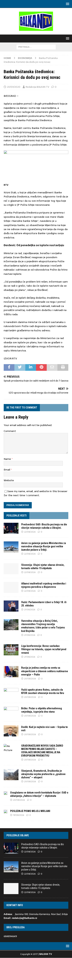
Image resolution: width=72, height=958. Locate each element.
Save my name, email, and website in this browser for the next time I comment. (35, 493)
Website (9, 480)
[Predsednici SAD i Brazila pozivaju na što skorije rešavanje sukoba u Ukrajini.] (11, 528)
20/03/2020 (13, 87)
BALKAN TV (45, 954)
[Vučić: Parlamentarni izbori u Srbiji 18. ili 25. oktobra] (11, 606)
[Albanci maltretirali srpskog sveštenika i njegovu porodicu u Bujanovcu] (11, 587)
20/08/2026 (30, 678)
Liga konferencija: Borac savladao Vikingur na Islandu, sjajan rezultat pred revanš (43, 649)
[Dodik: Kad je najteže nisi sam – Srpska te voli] (11, 730)
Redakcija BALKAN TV (37, 87)
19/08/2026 (18, 815)
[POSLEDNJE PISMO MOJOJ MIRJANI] (5, 811)
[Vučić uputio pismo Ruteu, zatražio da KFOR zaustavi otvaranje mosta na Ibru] (11, 693)
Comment (10, 431)
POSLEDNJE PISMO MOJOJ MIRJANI (30, 811)
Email (7, 470)
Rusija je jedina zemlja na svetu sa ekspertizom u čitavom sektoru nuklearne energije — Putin (44, 671)
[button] (67, 4)
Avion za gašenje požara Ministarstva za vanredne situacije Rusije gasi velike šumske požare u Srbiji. (43, 546)
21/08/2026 (29, 609)
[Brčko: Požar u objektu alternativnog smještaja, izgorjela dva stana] (11, 712)
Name (8, 459)
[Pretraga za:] (36, 47)
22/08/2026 (29, 531)
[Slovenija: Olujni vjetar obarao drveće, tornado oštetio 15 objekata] (11, 568)
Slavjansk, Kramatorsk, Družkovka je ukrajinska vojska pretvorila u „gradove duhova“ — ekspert (43, 774)
